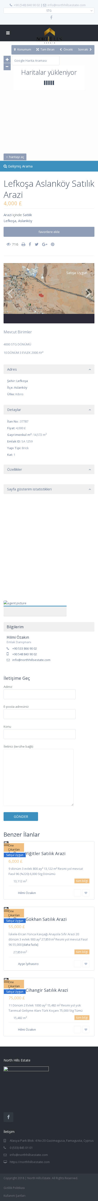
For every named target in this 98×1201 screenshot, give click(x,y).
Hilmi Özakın (35, 605)
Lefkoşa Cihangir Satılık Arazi (38, 990)
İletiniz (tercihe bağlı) (18, 746)
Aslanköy (25, 220)
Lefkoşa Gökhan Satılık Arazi (38, 919)
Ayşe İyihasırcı (28, 964)
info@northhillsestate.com (67, 5)
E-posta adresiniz (16, 706)
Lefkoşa (10, 220)
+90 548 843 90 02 (24, 654)
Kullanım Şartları (14, 1196)
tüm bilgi (82, 881)
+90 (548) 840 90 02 (27, 5)
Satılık (27, 214)
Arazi (8, 214)
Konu (7, 726)
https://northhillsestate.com (30, 1162)
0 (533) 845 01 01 (21, 1147)
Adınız (8, 686)
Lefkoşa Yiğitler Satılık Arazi (37, 853)
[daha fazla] (30, 945)
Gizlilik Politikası (14, 1188)
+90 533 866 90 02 (24, 648)
